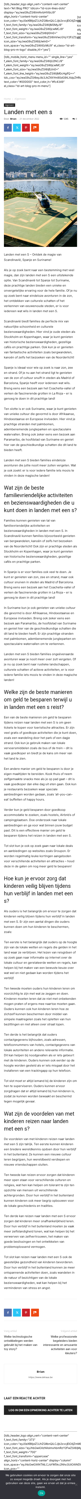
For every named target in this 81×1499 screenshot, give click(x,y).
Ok (41, 1493)
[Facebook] (8, 128)
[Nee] (76, 1485)
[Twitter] (17, 128)
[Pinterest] (26, 128)
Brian (13, 118)
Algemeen (20, 98)
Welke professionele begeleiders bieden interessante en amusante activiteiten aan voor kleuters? (60, 1345)
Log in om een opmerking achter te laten (40, 1410)
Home (7, 98)
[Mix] (35, 128)
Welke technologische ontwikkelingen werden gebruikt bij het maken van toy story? (20, 1343)
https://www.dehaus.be (40, 1377)
